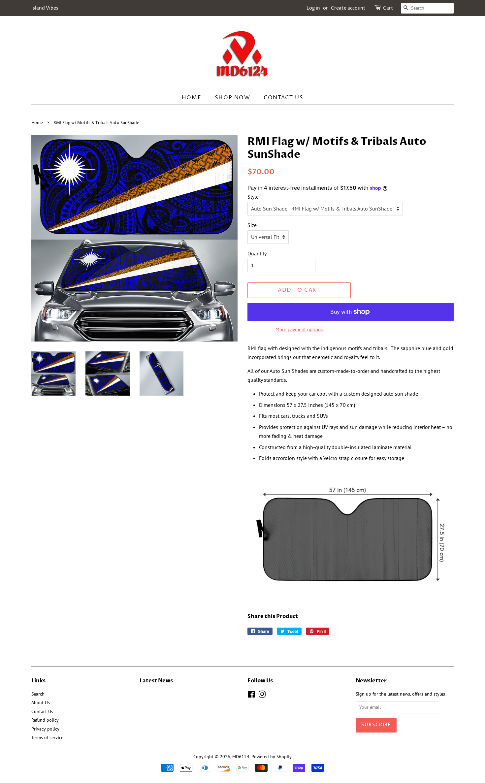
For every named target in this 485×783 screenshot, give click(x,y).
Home (191, 97)
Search (38, 694)
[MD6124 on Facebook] (251, 696)
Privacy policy (45, 729)
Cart (388, 8)
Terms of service (47, 737)
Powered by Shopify (271, 757)
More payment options (299, 329)
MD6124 (240, 757)
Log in (313, 8)
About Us (40, 702)
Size (252, 225)
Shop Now (232, 97)
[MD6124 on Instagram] (262, 696)
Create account (348, 8)
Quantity (257, 253)
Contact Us (283, 97)
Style (253, 196)
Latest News (156, 680)
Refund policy (45, 720)
